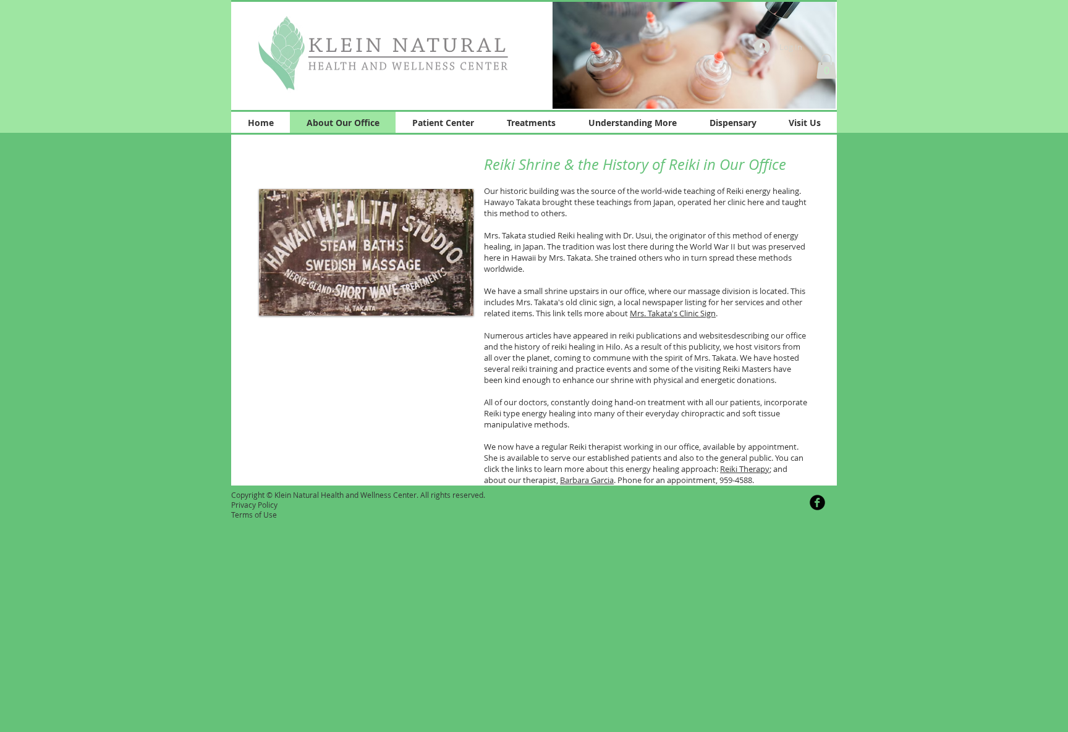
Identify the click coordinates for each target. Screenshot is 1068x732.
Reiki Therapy (744, 468)
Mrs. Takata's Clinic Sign (673, 313)
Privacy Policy (254, 505)
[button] (694, 55)
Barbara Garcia (587, 480)
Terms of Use (254, 515)
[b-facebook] (817, 502)
